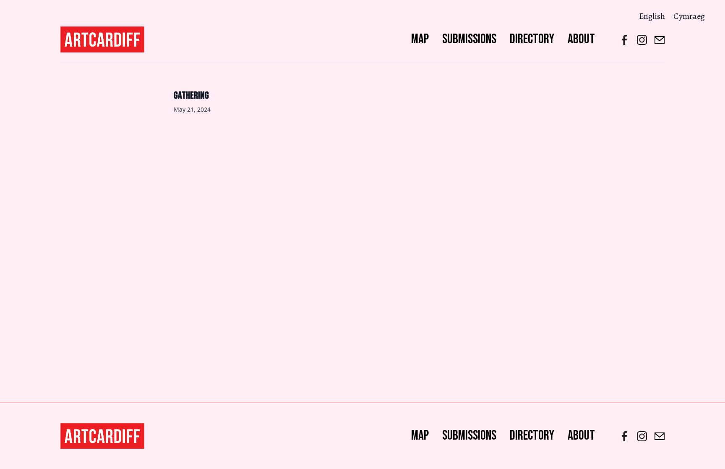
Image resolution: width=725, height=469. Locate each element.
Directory (532, 39)
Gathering (191, 95)
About (581, 39)
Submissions (469, 39)
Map (420, 39)
